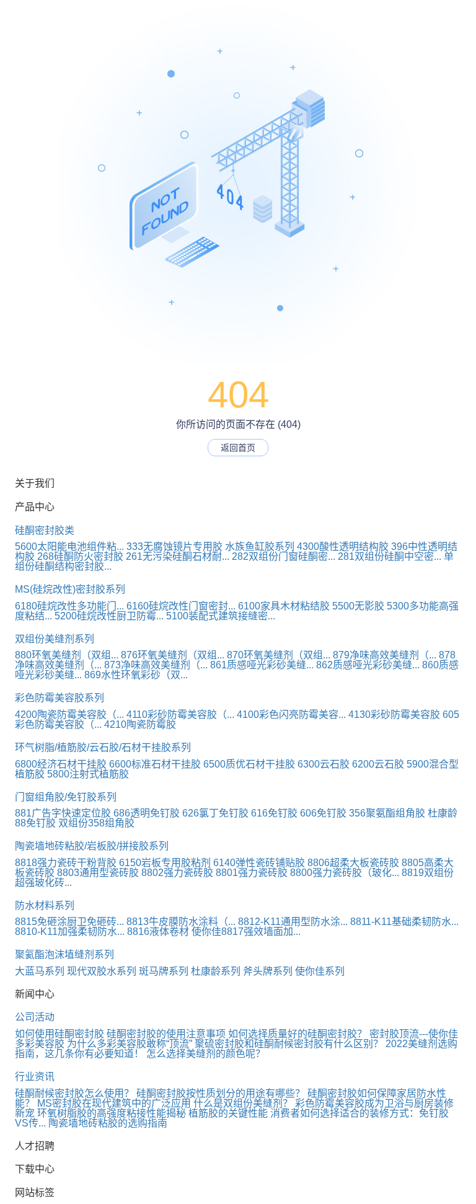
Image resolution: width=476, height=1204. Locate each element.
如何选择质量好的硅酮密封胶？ (297, 1034)
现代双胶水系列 (101, 971)
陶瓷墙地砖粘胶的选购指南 (107, 1123)
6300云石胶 (324, 764)
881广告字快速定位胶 (63, 813)
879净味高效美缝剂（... (384, 655)
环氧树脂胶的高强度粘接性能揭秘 (111, 1113)
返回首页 (238, 448)
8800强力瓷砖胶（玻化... (344, 872)
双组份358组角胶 (96, 823)
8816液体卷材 (158, 931)
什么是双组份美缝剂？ (243, 1103)
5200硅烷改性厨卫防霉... (109, 616)
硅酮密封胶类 (44, 530)
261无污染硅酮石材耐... (177, 556)
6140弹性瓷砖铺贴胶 (259, 862)
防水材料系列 (44, 905)
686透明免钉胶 (146, 813)
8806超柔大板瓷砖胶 (353, 862)
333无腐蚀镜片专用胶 (174, 546)
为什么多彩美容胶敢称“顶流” (129, 1043)
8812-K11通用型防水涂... (293, 921)
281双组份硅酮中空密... (389, 556)
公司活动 (35, 1017)
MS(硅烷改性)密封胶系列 (70, 589)
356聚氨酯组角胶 (387, 813)
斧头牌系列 (268, 971)
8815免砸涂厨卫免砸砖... (69, 921)
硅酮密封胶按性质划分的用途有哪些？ (220, 1093)
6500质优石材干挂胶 (249, 764)
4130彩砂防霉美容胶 (394, 714)
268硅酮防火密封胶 (80, 556)
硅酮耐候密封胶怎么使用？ (74, 1093)
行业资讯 (35, 1076)
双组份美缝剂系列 (54, 639)
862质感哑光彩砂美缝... (368, 665)
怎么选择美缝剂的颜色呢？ (205, 1053)
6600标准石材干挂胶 (155, 764)
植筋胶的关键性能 (228, 1113)
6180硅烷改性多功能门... (69, 606)
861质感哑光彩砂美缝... (262, 665)
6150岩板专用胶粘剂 (165, 862)
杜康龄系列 (215, 971)
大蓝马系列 (39, 971)
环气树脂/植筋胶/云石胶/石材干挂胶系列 (103, 747)
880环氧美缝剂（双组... (66, 655)
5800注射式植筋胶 (88, 774)
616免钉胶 (274, 813)
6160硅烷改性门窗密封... (181, 606)
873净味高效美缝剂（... (156, 665)
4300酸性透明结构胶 (343, 546)
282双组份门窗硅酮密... (283, 556)
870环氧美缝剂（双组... (278, 655)
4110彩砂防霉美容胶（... (180, 714)
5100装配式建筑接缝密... (220, 616)
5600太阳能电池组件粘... (69, 546)
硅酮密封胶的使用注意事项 (166, 1034)
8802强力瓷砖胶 (177, 872)
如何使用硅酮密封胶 (59, 1034)
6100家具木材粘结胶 (284, 606)
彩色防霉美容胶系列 (59, 698)
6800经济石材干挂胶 (61, 764)
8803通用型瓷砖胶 (98, 872)
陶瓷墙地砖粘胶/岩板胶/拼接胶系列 (92, 846)
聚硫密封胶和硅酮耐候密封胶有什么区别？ (289, 1043)
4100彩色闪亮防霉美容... (291, 714)
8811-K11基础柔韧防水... (404, 921)
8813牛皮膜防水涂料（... (181, 921)
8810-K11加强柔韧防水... (70, 931)
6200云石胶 (378, 764)
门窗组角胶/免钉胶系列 (66, 797)
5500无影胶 (358, 606)
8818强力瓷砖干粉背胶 (66, 862)
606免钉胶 (323, 813)
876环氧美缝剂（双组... (172, 655)
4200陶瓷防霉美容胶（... (69, 714)
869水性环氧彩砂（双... (136, 675)
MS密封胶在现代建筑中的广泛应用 (114, 1103)
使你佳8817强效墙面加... (246, 931)
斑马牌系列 (163, 971)
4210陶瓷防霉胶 (140, 724)
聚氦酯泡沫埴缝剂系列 (64, 954)
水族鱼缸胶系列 (259, 546)
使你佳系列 (320, 971)
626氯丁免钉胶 (215, 813)
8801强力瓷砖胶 (252, 872)
